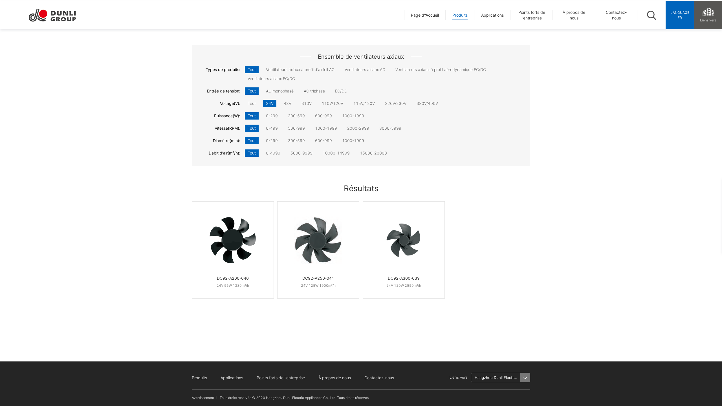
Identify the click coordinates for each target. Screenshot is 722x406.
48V (287, 103)
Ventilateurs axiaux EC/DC (271, 78)
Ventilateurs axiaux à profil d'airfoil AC (300, 69)
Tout (252, 69)
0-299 (272, 115)
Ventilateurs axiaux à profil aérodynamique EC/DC (440, 69)
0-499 (272, 128)
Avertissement (203, 398)
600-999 (323, 115)
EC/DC (341, 91)
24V (270, 103)
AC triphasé (314, 91)
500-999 (296, 128)
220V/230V (395, 103)
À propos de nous (334, 377)
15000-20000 (373, 153)
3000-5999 (390, 128)
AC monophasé (280, 91)
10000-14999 (336, 153)
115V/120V (364, 103)
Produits (199, 377)
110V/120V (332, 103)
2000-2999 (358, 128)
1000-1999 (353, 115)
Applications (232, 377)
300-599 (296, 115)
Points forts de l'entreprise (281, 377)
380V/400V (427, 103)
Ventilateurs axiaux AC (365, 69)
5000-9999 (301, 153)
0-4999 (273, 153)
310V (306, 103)
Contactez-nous (379, 377)
